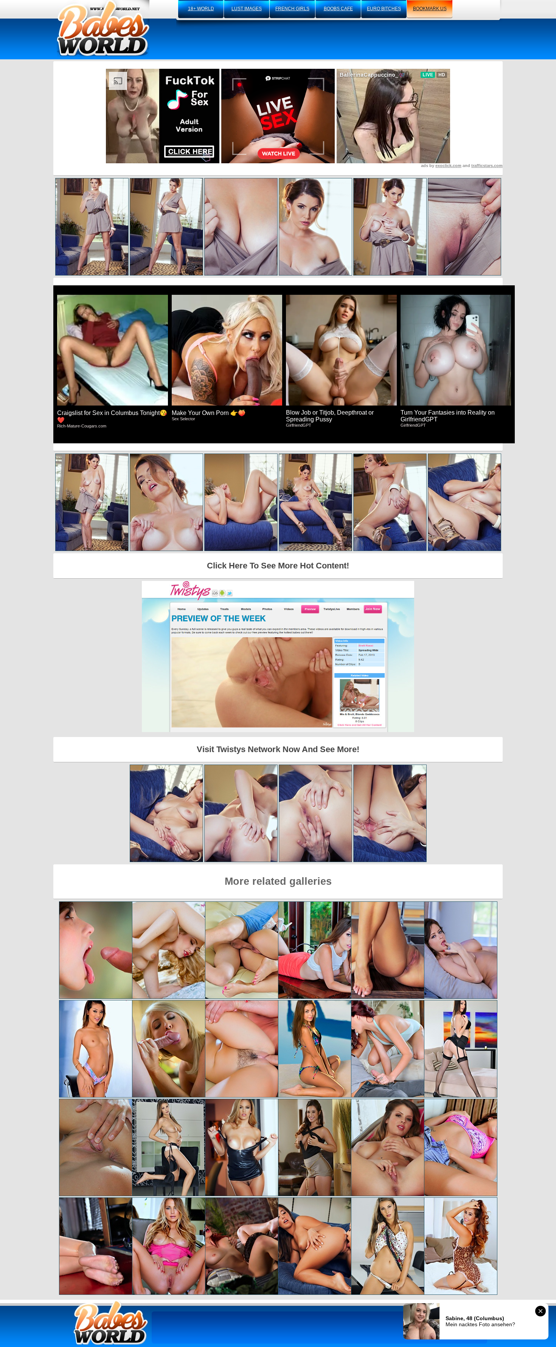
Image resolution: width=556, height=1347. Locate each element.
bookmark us (430, 8)
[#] (110, 1322)
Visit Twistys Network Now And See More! (278, 749)
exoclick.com (448, 165)
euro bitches (384, 8)
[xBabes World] (103, 28)
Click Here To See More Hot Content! (278, 565)
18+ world (201, 8)
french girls (292, 8)
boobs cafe (338, 8)
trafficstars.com (487, 165)
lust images (246, 8)
